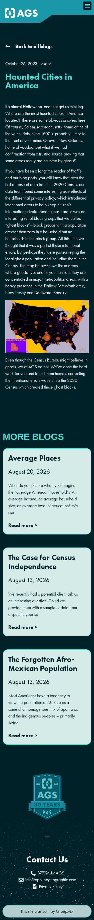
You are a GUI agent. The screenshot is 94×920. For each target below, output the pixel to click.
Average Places (34, 458)
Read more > (22, 525)
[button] (87, 6)
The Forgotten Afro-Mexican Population (42, 664)
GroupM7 (65, 911)
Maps (46, 63)
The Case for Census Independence (41, 562)
